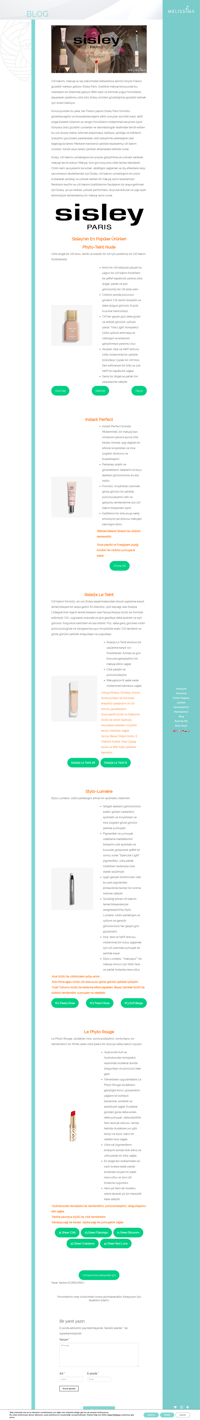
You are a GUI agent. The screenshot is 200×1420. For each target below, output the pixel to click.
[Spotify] (187, 1407)
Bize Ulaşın (181, 725)
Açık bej (60, 390)
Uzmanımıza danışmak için (99, 1275)
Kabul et (151, 1415)
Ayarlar (182, 1415)
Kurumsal (181, 693)
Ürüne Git (119, 565)
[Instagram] (181, 1407)
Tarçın (139, 390)
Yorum (64, 1339)
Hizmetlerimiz (181, 707)
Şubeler (181, 702)
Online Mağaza (181, 698)
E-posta (93, 1373)
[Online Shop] (175, 1407)
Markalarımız (181, 712)
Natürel (100, 390)
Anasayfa (181, 688)
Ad (62, 1373)
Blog (181, 716)
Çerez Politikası (114, 1415)
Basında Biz (181, 721)
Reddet (167, 1415)
